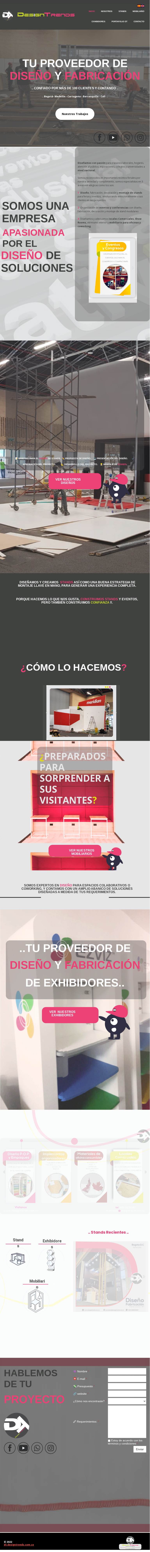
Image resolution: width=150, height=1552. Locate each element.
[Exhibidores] (51, 1259)
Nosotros (106, 11)
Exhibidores (98, 21)
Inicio (92, 11)
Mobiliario (138, 11)
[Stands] (18, 1259)
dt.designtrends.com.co (19, 1544)
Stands (122, 11)
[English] (142, 6)
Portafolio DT (119, 21)
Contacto (139, 21)
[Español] (139, 6)
